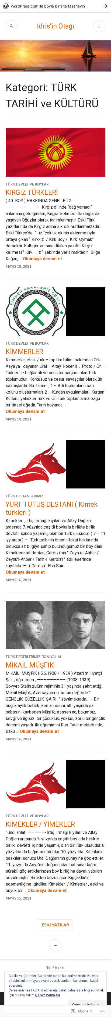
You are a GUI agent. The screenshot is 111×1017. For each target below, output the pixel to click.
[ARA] (12, 26)
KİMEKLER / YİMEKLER (40, 824)
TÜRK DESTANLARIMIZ (24, 496)
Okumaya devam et (42, 258)
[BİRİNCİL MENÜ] (99, 26)
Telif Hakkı (55, 968)
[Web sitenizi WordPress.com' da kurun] (55, 6)
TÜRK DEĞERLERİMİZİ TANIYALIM (33, 657)
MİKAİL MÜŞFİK (30, 665)
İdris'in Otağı (55, 26)
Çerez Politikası (47, 995)
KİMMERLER (24, 352)
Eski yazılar (55, 925)
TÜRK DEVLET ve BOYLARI (28, 184)
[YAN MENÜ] (55, 945)
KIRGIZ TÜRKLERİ (32, 193)
